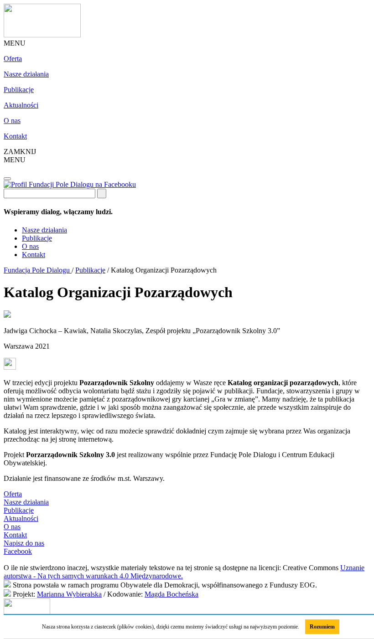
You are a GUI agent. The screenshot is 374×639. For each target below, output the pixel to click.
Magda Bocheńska (171, 594)
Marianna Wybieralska (69, 594)
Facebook (18, 551)
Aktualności (21, 105)
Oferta (13, 58)
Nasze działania (26, 74)
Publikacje (19, 89)
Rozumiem (322, 627)
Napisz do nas (24, 543)
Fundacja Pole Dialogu (38, 270)
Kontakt (15, 136)
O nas (12, 120)
